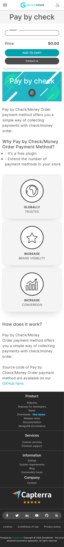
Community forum (32, 472)
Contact (32, 482)
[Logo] (32, 4)
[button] (5, 5)
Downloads (31, 414)
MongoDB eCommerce (32, 426)
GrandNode (17, 538)
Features (32, 402)
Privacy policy (52, 526)
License (7, 526)
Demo (31, 410)
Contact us (32, 60)
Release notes (32, 418)
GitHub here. (13, 383)
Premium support (32, 445)
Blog (32, 468)
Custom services (32, 442)
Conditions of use (28, 526)
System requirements (32, 464)
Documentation (32, 422)
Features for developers (32, 406)
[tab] (32, 93)
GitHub (32, 460)
